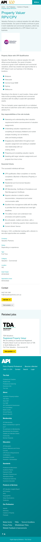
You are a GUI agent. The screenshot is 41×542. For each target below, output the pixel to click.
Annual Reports (7, 412)
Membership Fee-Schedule (11, 431)
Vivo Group (28, 539)
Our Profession (11, 7)
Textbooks (6, 500)
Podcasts (5, 515)
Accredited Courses (8, 457)
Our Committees (7, 407)
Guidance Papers (8, 470)
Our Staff (5, 403)
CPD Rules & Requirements (11, 453)
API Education (7, 446)
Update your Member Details (11, 433)
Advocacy (6, 510)
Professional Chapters (9, 379)
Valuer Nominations (8, 498)
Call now (5, 300)
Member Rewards (8, 438)
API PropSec (6, 491)
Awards (5, 508)
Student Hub (6, 381)
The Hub (5, 388)
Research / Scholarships (10, 459)
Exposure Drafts (7, 472)
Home (3, 7)
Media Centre (7, 410)
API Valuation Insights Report (11, 489)
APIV (4, 493)
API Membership (7, 422)
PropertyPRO (7, 496)
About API (6, 401)
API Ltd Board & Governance (11, 405)
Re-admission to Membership (11, 429)
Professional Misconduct (10, 467)
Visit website (7, 305)
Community (6, 436)
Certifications (6, 455)
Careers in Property (22, 7)
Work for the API (7, 414)
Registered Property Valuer (14, 338)
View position (9, 351)
